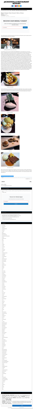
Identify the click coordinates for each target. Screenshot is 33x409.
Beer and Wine (8, 396)
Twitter (14, 6)
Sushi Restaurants (4, 373)
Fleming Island (3, 280)
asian (16, 395)
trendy (31, 177)
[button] (31, 399)
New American (3, 333)
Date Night (26, 396)
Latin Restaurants (4, 319)
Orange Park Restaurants (5, 337)
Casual (23, 396)
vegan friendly (4, 403)
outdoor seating (21, 177)
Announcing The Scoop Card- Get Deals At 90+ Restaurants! (8, 214)
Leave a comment (3, 16)
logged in (5, 185)
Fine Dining (3, 278)
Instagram (17, 6)
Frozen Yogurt (3, 292)
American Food (3, 226)
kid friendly (8, 400)
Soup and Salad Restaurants (5, 361)
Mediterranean (3, 325)
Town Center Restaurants (5, 379)
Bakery (3, 232)
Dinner (16, 177)
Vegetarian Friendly (11, 403)
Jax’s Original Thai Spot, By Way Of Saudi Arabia (7, 219)
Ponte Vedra (3, 343)
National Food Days (4, 332)
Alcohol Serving (5, 177)
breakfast (12, 396)
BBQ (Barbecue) (4, 233)
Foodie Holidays (4, 286)
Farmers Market (3, 272)
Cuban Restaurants (4, 256)
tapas (29, 177)
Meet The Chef (3, 326)
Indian (2, 308)
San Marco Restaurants (4, 354)
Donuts (3, 262)
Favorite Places (3, 274)
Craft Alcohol (3, 255)
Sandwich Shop (4, 355)
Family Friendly (18, 397)
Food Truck (3, 285)
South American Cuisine (4, 362)
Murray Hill (3, 331)
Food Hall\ (3, 284)
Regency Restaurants (4, 349)
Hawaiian (3, 302)
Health (3, 303)
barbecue (21, 395)
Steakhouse (3, 372)
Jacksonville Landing (4, 313)
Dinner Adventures (4, 261)
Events (3, 268)
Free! (2, 290)
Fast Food (3, 273)
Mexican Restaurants (4, 327)
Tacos (2, 374)
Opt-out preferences (21, 407)
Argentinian (3, 227)
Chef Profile (3, 250)
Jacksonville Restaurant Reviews (16, 3)
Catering (3, 245)
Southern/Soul (8, 402)
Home (10, 10)
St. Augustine (3, 367)
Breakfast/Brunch (16, 396)
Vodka (2, 385)
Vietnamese (3, 384)
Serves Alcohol (27, 177)
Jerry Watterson (5, 14)
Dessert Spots (13, 10)
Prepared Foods (4, 344)
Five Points (3, 279)
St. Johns (3, 368)
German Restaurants (4, 296)
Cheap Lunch (3, 249)
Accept (22, 405)
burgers (19, 396)
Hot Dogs (3, 307)
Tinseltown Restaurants (4, 378)
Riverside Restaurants (12, 16)
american (8, 177)
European (3, 267)
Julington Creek (4, 315)
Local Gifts (3, 321)
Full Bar (18, 177)
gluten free (3, 297)
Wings (2, 389)
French (3, 291)
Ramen (3, 348)
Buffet (2, 239)
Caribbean (3, 244)
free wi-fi (3, 398)
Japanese (3, 314)
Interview (3, 309)
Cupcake (3, 257)
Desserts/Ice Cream (13, 177)
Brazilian (3, 237)
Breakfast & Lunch (4, 238)
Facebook (12, 6)
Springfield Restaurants (4, 366)
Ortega (3, 338)
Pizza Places (8, 401)
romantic (24, 177)
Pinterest (15, 6)
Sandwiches (3, 356)
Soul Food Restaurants (4, 360)
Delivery (29, 396)
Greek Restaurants (4, 298)
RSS (19, 6)
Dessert (10, 177)
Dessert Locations (8, 16)
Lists (2, 320)
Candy (3, 243)
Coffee (3, 251)
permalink (31, 178)
